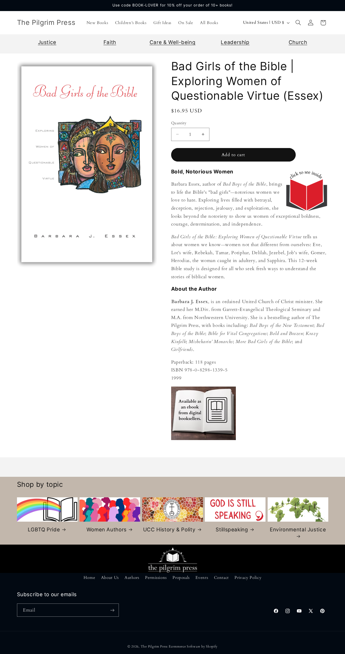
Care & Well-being (173, 42)
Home (89, 577)
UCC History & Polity (169, 529)
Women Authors (107, 529)
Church (298, 42)
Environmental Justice (298, 529)
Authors (132, 577)
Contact (221, 577)
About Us (110, 577)
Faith (110, 42)
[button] (298, 22)
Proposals (181, 577)
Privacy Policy (247, 577)
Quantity (178, 123)
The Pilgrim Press (154, 647)
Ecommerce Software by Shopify (193, 647)
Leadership (235, 42)
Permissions (156, 577)
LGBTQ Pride (44, 529)
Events (201, 577)
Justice (47, 42)
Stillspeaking (232, 529)
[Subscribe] (112, 610)
